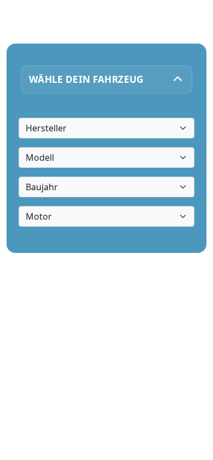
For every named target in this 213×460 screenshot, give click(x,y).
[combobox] (107, 128)
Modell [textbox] (40, 158)
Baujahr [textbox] (42, 187)
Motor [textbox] (39, 216)
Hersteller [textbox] (46, 128)
